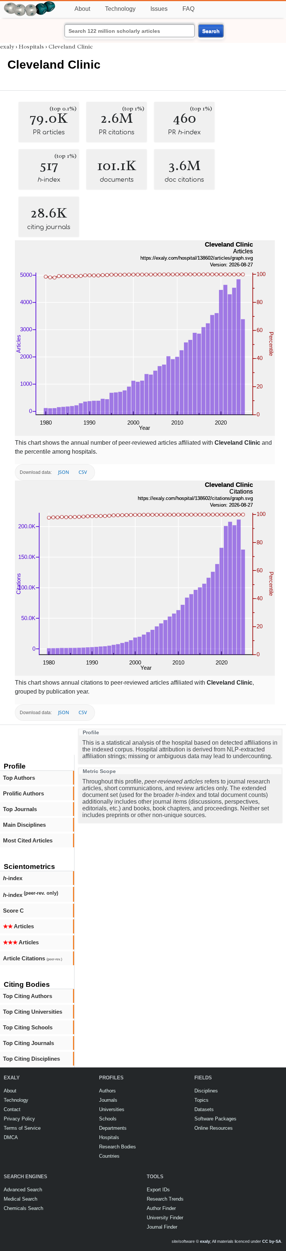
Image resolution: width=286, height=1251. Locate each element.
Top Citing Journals (28, 1043)
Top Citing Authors (27, 996)
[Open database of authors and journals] (30, 4)
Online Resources (213, 1128)
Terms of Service (22, 1128)
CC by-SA (271, 1241)
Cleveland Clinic (70, 46)
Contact (12, 1109)
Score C (13, 910)
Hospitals (31, 46)
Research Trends (165, 1199)
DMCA (11, 1137)
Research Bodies (117, 1147)
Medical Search (20, 1199)
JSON (63, 472)
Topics (201, 1100)
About (82, 9)
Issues (159, 9)
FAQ (188, 9)
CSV (83, 472)
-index (12, 878)
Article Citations (32, 958)
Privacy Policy (19, 1119)
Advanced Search (23, 1189)
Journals (108, 1100)
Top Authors (19, 778)
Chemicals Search (23, 1208)
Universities (111, 1109)
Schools (108, 1119)
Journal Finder (162, 1227)
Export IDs (158, 1189)
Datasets (204, 1109)
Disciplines (206, 1091)
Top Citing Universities (32, 1011)
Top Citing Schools (28, 1027)
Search (211, 31)
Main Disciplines (24, 825)
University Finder (165, 1217)
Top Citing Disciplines (31, 1058)
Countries (109, 1156)
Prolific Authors (23, 793)
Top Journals (20, 809)
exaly (7, 46)
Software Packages (215, 1119)
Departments (113, 1128)
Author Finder (161, 1208)
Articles (18, 926)
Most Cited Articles (28, 840)
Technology (120, 9)
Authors (107, 1091)
